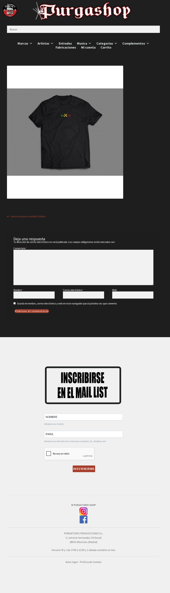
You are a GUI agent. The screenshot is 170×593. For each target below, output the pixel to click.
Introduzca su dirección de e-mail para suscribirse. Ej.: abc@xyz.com (75, 441)
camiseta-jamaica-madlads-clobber (28, 216)
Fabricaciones (65, 47)
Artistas (43, 43)
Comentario (20, 248)
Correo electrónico (73, 290)
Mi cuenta (88, 47)
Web (114, 290)
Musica (82, 43)
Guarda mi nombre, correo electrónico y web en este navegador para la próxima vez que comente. (67, 303)
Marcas (22, 43)
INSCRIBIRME (84, 468)
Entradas (65, 43)
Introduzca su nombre (54, 424)
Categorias (104, 43)
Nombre (18, 290)
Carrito (106, 47)
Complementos (133, 43)
